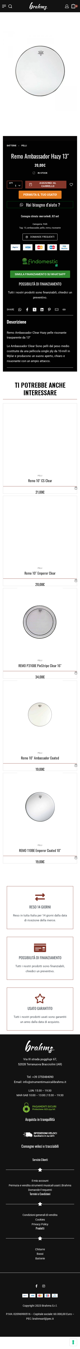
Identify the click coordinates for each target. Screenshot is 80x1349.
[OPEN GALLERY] (40, 70)
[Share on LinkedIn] (42, 309)
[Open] (4, 6)
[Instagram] (43, 1286)
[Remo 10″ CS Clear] (40, 437)
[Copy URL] (64, 309)
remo (48, 228)
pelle (42, 228)
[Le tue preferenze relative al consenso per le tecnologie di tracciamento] (73, 1342)
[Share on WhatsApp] (20, 309)
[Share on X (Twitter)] (34, 309)
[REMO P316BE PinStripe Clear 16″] (40, 622)
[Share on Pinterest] (49, 309)
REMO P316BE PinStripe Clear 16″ (40, 665)
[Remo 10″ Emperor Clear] (40, 530)
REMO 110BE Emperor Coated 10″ (40, 850)
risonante (56, 228)
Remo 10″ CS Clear (40, 480)
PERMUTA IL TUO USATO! (40, 194)
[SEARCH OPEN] (10, 6)
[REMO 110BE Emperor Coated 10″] (40, 807)
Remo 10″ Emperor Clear (40, 573)
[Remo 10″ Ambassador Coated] (40, 715)
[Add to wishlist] (71, 184)
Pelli (24, 145)
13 (25, 228)
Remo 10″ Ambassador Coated (40, 758)
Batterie (11, 145)
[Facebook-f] (36, 1286)
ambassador (33, 228)
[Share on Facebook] (27, 309)
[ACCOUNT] (67, 6)
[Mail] (56, 309)
